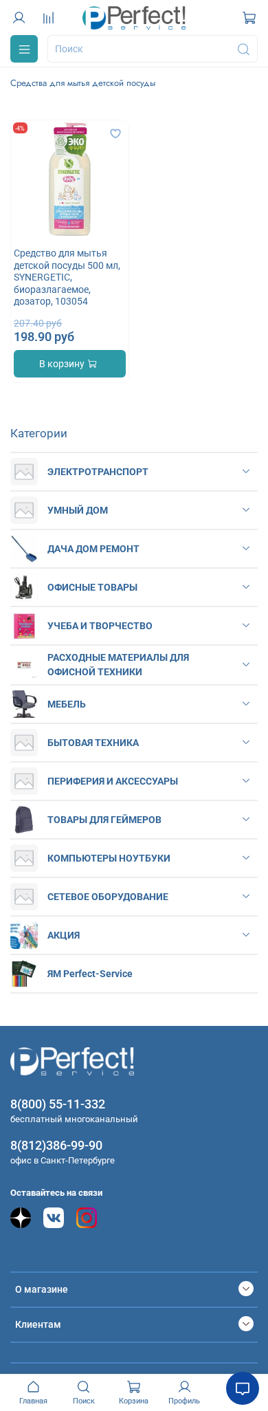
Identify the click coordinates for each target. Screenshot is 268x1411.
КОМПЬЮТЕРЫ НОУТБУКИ (108, 858)
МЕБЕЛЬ (66, 704)
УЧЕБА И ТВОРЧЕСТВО (100, 625)
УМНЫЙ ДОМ (77, 510)
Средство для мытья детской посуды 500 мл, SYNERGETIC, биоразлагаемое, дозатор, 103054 (67, 277)
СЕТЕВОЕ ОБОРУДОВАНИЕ (107, 896)
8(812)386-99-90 (56, 1145)
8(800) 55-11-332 (57, 1104)
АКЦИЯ (63, 935)
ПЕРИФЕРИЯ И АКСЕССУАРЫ (112, 781)
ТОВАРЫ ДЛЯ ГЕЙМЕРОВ (104, 819)
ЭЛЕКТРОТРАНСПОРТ (97, 471)
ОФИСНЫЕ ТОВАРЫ (92, 587)
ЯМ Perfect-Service (90, 973)
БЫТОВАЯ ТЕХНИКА (93, 742)
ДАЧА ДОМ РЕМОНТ (93, 548)
